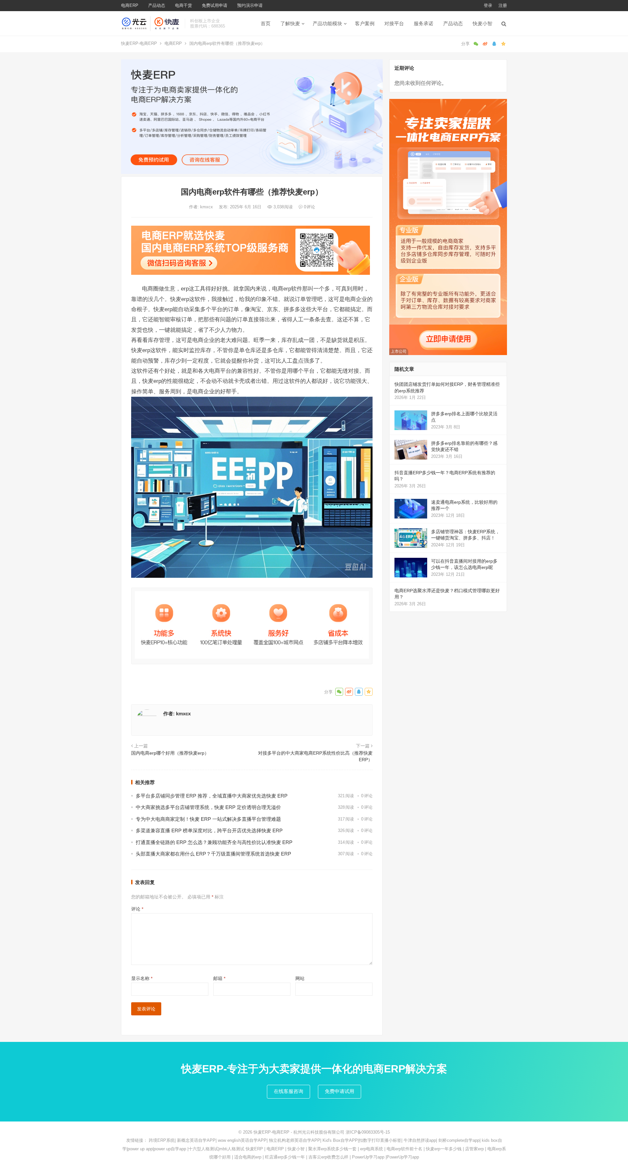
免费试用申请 (214, 5)
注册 (502, 5)
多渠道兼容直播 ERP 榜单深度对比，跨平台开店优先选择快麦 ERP (209, 830)
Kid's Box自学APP (340, 1140)
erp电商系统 (371, 1148)
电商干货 (183, 5)
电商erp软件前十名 (404, 1148)
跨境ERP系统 (162, 1140)
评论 (137, 909)
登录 (488, 5)
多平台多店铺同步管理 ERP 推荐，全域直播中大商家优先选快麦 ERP (212, 796)
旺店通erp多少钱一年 (285, 1157)
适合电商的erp (247, 1157)
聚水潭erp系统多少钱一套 (332, 1148)
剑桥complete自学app (459, 1140)
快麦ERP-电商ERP (139, 43)
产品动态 (156, 5)
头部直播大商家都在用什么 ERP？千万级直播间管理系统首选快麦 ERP (213, 854)
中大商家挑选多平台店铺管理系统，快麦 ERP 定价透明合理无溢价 (208, 807)
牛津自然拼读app (420, 1140)
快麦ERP (254, 1148)
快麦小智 (482, 23)
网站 (300, 978)
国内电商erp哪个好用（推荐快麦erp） (170, 753)
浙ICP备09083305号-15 (368, 1132)
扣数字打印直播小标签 (380, 1140)
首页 (265, 23)
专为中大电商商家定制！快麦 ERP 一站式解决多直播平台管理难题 (208, 819)
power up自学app (170, 1148)
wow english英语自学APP (242, 1140)
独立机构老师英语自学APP (294, 1140)
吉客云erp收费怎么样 (328, 1157)
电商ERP (129, 5)
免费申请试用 (339, 1091)
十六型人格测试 (203, 1148)
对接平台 (394, 23)
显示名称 (141, 978)
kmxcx (207, 206)
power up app (140, 1148)
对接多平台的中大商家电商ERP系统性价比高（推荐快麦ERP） (315, 756)
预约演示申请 (250, 5)
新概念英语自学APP (196, 1140)
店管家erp (474, 1148)
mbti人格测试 (231, 1148)
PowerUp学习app (368, 1157)
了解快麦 (290, 23)
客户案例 (365, 23)
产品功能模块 (327, 23)
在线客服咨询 (288, 1091)
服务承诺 (423, 23)
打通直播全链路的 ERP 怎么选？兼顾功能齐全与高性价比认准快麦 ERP (214, 842)
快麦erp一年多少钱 (444, 1148)
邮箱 (219, 978)
